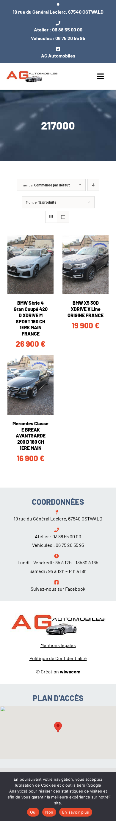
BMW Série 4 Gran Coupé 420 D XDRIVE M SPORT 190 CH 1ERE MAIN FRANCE (31, 318)
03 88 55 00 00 (67, 29)
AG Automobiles (58, 55)
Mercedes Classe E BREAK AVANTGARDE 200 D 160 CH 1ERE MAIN (30, 436)
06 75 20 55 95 (70, 38)
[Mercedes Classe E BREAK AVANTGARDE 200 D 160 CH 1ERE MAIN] (30, 385)
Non (49, 812)
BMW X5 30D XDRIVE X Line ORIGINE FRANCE (86, 309)
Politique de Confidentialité (58, 658)
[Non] (109, 796)
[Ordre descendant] (93, 185)
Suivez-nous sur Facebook (58, 589)
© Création (58, 671)
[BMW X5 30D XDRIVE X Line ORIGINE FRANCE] (85, 264)
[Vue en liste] (63, 217)
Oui (33, 812)
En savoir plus (75, 812)
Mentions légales (58, 645)
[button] (58, 727)
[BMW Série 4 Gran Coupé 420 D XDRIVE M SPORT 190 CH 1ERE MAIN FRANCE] (30, 264)
